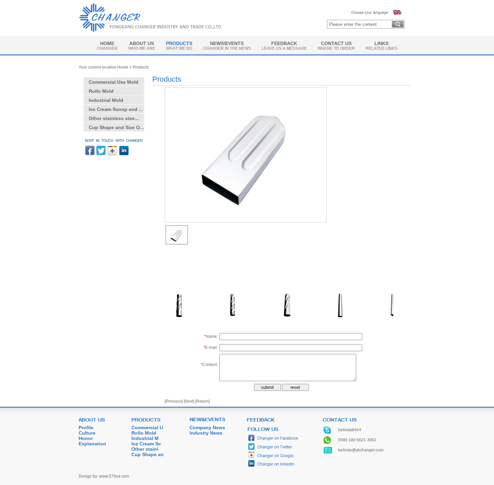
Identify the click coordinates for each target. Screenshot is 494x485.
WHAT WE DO (179, 48)
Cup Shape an (147, 454)
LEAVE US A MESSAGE (284, 48)
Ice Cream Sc (146, 443)
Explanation (92, 443)
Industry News (206, 433)
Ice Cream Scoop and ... (116, 109)
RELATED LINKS (382, 48)
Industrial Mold (106, 100)
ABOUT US (141, 43)
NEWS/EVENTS (227, 43)
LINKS (381, 43)
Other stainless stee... (114, 118)
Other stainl (144, 449)
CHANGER (107, 48)
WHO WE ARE (141, 48)
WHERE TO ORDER (336, 48)
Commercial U (147, 427)
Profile (86, 427)
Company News (207, 427)
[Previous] (174, 401)
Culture (87, 433)
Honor (86, 438)
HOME (107, 43)
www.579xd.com (114, 476)
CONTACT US (336, 43)
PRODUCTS (179, 43)
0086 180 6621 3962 (357, 440)
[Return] (202, 401)
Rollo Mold (143, 433)
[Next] (189, 401)
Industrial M (145, 438)
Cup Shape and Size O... (116, 127)
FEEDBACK (284, 43)
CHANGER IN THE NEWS (227, 48)
